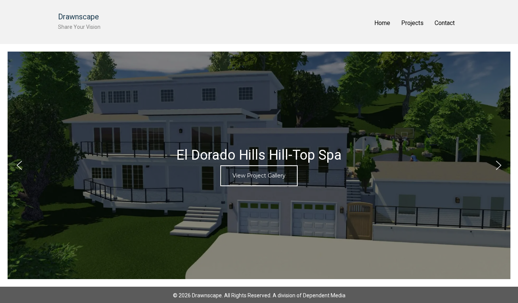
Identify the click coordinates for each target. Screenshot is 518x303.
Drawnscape (78, 16)
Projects (412, 23)
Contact (445, 23)
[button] (259, 165)
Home (382, 23)
